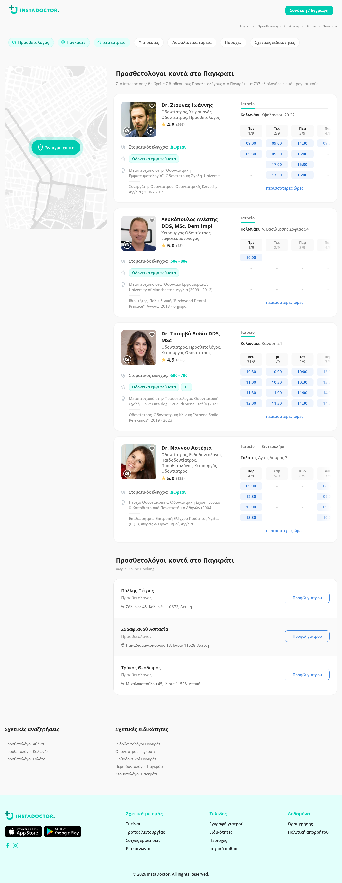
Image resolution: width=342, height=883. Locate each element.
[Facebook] (8, 845)
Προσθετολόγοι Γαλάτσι (26, 758)
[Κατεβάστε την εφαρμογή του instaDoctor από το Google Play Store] (62, 831)
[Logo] (34, 10)
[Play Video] (150, 131)
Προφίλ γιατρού (307, 597)
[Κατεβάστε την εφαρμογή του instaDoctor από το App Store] (23, 831)
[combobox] (31, 42)
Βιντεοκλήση (273, 446)
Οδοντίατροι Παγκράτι (135, 751)
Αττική (294, 26)
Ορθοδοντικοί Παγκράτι (136, 758)
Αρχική (245, 26)
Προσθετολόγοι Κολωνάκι (27, 751)
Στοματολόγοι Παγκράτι (136, 773)
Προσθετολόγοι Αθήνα (24, 743)
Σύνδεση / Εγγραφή (309, 10)
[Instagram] (15, 845)
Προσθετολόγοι (270, 26)
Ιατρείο (248, 103)
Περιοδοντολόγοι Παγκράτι (139, 766)
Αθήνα (311, 26)
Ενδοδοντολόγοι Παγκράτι (138, 743)
